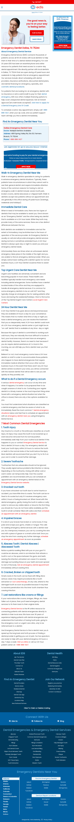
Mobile (46, 788)
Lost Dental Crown (13, 748)
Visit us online (22, 642)
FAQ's (55, 660)
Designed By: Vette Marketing (31, 820)
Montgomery (63, 788)
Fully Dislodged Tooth (60, 743)
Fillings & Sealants (37, 743)
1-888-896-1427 (15, 139)
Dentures (55, 672)
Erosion (61, 740)
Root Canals (13, 757)
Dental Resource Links (55, 663)
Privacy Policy (48, 820)
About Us (19, 669)
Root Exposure (37, 757)
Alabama (6, 779)
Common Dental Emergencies (37, 737)
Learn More (36, 39)
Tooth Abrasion (61, 760)
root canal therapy (19, 582)
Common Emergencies (54, 669)
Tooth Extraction (13, 763)
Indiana (5, 814)
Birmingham (46, 782)
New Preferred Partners (19, 703)
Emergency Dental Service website (15, 482)
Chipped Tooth (13, 737)
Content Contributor (54, 692)
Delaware (6, 799)
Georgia (6, 804)
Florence (46, 785)
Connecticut (7, 794)
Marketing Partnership (55, 686)
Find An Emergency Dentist (46, 778)
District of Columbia (10, 796)
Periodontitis (37, 754)
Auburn (29, 782)
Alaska (5, 781)
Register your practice (55, 683)
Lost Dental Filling (37, 748)
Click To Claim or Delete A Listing (37, 708)
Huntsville (63, 785)
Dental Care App (19, 695)
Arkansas (6, 786)
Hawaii (5, 807)
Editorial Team (19, 672)
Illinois (5, 812)
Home (33, 12)
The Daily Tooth (19, 663)
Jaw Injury (61, 746)
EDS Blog (54, 657)
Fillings (13, 743)
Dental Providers (19, 683)
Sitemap (19, 692)
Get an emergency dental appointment (33, 565)
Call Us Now (37, 33)
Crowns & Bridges (60, 737)
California (6, 789)
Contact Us (19, 666)
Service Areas (19, 686)
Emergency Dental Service (34, 442)
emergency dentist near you (19, 416)
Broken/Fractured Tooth (37, 734)
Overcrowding (60, 751)
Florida (5, 801)
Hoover (46, 802)
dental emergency (16, 383)
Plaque (61, 754)
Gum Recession (37, 746)
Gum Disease (13, 746)
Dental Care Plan (19, 660)
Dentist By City (19, 697)
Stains (37, 760)
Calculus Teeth (61, 734)
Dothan (29, 785)
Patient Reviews (19, 674)
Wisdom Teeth (37, 763)
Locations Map (19, 700)
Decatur (63, 782)
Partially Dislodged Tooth (13, 754)
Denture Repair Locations (46, 795)
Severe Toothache (61, 757)
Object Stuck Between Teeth (13, 751)
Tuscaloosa (29, 791)
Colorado (6, 791)
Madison (29, 788)
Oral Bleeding (37, 751)
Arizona (5, 784)
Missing (60, 748)
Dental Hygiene (55, 666)
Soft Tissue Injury (13, 760)
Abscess (13, 734)
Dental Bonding (13, 740)
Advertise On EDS (54, 689)
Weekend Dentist (19, 689)
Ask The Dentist (19, 657)
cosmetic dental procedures (12, 87)
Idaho (5, 809)
